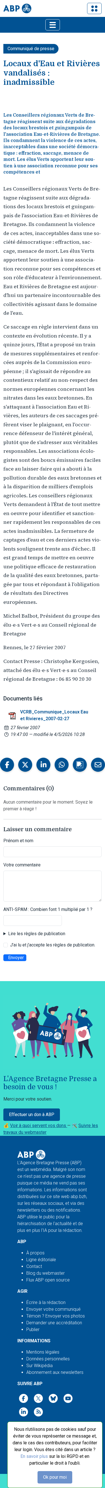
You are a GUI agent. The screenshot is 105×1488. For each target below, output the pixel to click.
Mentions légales (42, 1352)
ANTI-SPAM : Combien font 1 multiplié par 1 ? (47, 909)
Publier (32, 1329)
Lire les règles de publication (36, 933)
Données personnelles (48, 1358)
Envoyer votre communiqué (53, 1309)
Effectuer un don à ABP (31, 1114)
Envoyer (16, 957)
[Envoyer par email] (98, 765)
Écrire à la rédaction (46, 1302)
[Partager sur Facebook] (7, 765)
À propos (35, 1253)
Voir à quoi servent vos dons (38, 1125)
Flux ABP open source (48, 1280)
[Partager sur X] (25, 765)
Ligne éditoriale (41, 1259)
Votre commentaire (22, 865)
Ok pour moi (55, 1477)
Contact (34, 1266)
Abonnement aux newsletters (54, 1372)
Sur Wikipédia (39, 1365)
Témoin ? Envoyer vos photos (55, 1316)
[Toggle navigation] (94, 8)
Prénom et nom (18, 840)
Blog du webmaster (45, 1273)
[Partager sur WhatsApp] (62, 765)
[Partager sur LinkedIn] (43, 765)
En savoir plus (34, 1456)
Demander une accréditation (54, 1322)
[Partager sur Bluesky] (80, 765)
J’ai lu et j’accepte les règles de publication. (52, 945)
